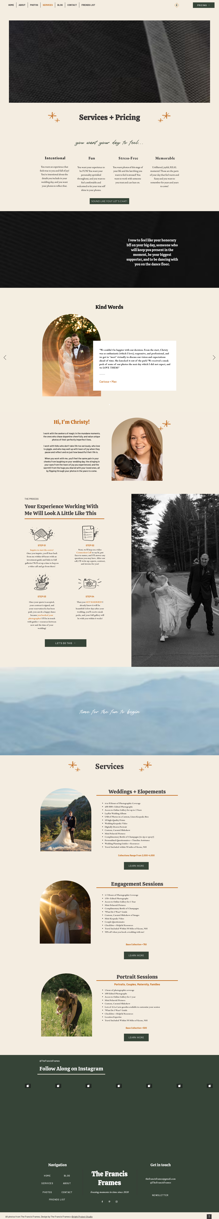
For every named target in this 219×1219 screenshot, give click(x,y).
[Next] (214, 357)
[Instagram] (116, 1170)
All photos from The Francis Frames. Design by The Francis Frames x (38, 1185)
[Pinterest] (109, 1170)
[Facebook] (102, 1170)
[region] (54, 171)
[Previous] (5, 357)
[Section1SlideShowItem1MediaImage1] (109, 404)
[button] (160, 1163)
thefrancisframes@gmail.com (161, 1147)
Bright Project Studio (82, 1185)
